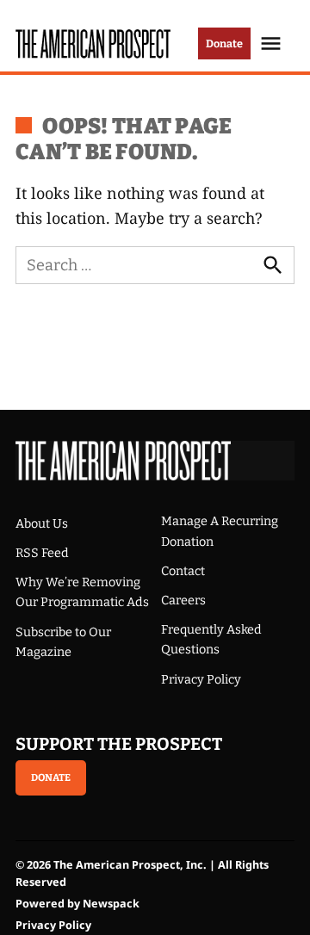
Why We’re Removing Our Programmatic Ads (82, 592)
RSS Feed (42, 553)
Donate (224, 43)
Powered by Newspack (78, 903)
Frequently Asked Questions (211, 639)
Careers (183, 600)
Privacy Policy (201, 679)
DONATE (51, 777)
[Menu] (273, 43)
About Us (42, 524)
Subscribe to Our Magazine (63, 642)
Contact (183, 571)
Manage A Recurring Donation (219, 531)
